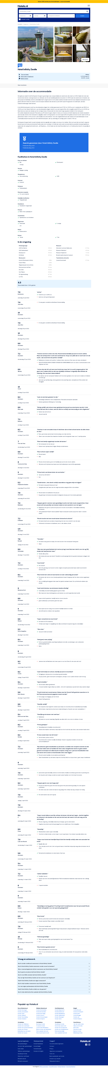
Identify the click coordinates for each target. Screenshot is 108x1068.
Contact (52, 1046)
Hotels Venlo (58, 1019)
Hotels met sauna (22, 1033)
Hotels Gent (76, 1013)
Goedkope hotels (59, 1024)
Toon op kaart (25, 74)
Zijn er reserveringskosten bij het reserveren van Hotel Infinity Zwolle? (38, 969)
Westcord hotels (77, 1026)
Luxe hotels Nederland (42, 1027)
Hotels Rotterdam (41, 1012)
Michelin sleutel (22, 1058)
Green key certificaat (23, 1056)
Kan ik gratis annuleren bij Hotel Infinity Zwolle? (31, 972)
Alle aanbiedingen (22, 1043)
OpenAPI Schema (53, 1066)
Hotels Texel (21, 1013)
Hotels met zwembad (23, 1026)
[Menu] (88, 5)
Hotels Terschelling (23, 1017)
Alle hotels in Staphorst (27, 76)
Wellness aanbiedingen (24, 1051)
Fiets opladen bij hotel (42, 1031)
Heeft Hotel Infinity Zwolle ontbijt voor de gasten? (32, 989)
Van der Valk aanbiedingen (25, 1046)
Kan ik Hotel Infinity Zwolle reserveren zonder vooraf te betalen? (36, 966)
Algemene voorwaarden (56, 1051)
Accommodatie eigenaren (56, 1043)
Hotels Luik (76, 1017)
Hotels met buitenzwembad (25, 1027)
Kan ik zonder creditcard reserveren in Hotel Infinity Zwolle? (35, 963)
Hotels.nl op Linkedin (55, 1058)
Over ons (52, 1053)
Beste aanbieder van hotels (57, 1056)
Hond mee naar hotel (60, 1026)
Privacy (51, 1048)
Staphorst (25, 24)
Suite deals (21, 1048)
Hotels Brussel (77, 1010)
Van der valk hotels (78, 1024)
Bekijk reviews (24, 78)
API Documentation (44, 1066)
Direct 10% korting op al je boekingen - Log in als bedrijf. (54, 1)
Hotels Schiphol (40, 1019)
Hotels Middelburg (60, 1013)
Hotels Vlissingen (59, 1017)
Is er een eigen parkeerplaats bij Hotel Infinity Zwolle (33, 986)
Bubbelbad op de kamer (24, 1031)
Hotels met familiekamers (61, 1029)
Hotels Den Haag (40, 1013)
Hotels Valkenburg (60, 1015)
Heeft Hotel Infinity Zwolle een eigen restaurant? (32, 980)
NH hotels (76, 1027)
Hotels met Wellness (23, 1024)
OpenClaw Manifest (70, 1066)
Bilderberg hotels (77, 1033)
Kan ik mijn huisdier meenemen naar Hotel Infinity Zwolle (34, 983)
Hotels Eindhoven (59, 1012)
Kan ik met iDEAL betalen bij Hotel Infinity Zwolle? (32, 975)
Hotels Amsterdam (41, 1010)
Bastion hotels (77, 1031)
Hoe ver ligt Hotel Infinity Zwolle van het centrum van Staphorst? (36, 978)
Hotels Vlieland (22, 1015)
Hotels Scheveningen (42, 1017)
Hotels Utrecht (40, 1015)
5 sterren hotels (40, 1026)
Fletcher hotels (77, 1029)
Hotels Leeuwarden (23, 1012)
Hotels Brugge (77, 1015)
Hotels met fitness (23, 1029)
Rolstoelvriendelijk (59, 1031)
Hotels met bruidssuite (61, 1027)
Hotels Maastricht (59, 1010)
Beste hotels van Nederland (43, 1029)
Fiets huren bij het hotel (42, 1033)
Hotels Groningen (22, 1010)
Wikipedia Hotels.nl (55, 1061)
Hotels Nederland (38, 1043)
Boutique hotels (40, 1024)
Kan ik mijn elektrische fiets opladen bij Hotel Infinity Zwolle (35, 992)
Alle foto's (85, 59)
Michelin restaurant (23, 1061)
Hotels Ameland (22, 1019)
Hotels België (37, 1046)
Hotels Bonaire (37, 1048)
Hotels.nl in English (38, 1051)
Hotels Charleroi (77, 1019)
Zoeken (82, 16)
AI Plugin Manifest (62, 1066)
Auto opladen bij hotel (61, 1033)
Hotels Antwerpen (78, 1012)
